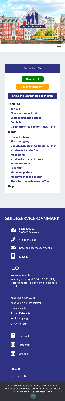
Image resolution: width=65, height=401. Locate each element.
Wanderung (18, 154)
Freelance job (18, 308)
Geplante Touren (21, 137)
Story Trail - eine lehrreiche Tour (30, 181)
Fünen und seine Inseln (24, 113)
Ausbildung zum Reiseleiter (26, 303)
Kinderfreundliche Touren (26, 176)
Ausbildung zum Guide (23, 297)
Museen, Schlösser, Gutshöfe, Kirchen (33, 145)
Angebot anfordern (32, 86)
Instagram (25, 345)
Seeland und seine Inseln (26, 117)
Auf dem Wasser (20, 163)
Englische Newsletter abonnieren (32, 95)
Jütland (15, 109)
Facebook (24, 336)
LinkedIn (23, 353)
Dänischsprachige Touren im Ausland (33, 126)
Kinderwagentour (21, 172)
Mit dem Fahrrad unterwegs (27, 159)
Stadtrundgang (20, 141)
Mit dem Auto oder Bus (24, 150)
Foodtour (16, 168)
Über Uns (17, 369)
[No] (61, 391)
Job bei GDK (19, 376)
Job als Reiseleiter (21, 313)
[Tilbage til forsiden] (32, 22)
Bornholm (16, 122)
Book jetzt (32, 79)
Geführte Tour (19, 323)
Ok (33, 396)
